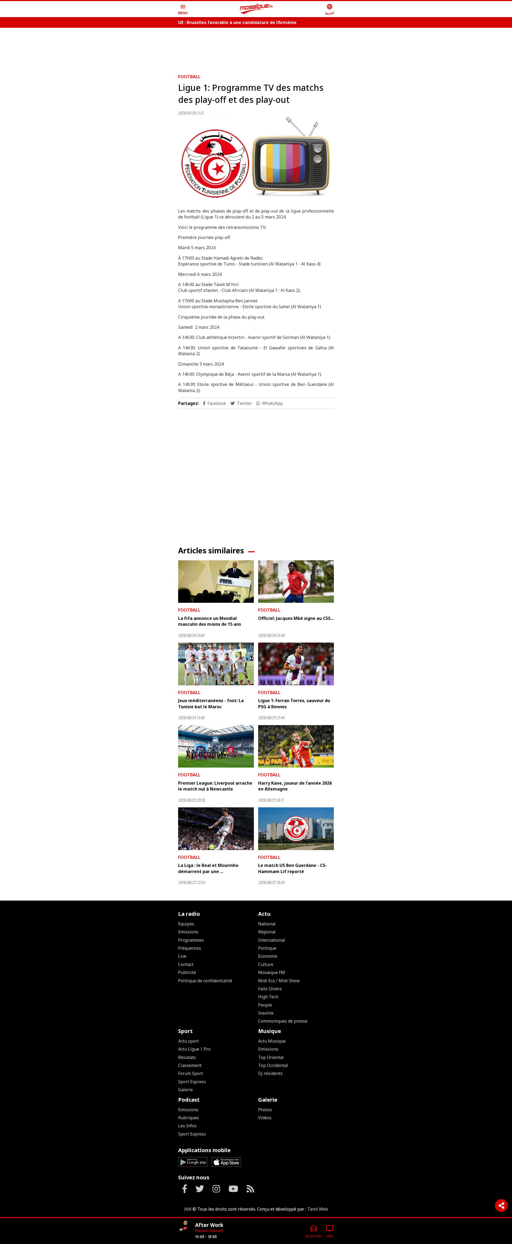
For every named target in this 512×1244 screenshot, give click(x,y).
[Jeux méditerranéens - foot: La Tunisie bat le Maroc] (216, 664)
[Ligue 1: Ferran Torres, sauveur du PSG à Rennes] (296, 664)
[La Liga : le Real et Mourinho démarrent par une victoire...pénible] (216, 828)
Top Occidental (273, 1065)
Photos (265, 1110)
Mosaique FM (271, 972)
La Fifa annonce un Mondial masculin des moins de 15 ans (209, 621)
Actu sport (188, 1041)
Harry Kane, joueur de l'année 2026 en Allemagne (295, 786)
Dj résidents (270, 1073)
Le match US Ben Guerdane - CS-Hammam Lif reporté (292, 868)
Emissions (188, 932)
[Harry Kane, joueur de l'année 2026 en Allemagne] (296, 746)
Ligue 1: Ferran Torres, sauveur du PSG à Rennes (294, 703)
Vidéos (264, 1118)
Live (182, 956)
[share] (501, 1205)
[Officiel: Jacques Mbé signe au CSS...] (296, 581)
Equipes (186, 924)
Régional (267, 932)
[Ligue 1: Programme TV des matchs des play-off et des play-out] (256, 160)
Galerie (185, 1090)
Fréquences (189, 948)
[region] (256, 49)
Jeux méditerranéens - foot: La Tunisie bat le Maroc (211, 703)
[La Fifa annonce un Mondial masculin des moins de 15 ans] (216, 581)
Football (189, 77)
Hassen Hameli (209, 1230)
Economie (267, 956)
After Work (209, 1225)
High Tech (268, 997)
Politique (267, 948)
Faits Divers (270, 989)
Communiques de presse (282, 1021)
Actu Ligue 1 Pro (194, 1049)
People (265, 1005)
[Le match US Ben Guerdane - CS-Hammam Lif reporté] (296, 828)
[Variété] (184, 1229)
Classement (190, 1065)
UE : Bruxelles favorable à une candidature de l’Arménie (237, 22)
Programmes (191, 940)
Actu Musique (272, 1041)
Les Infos (187, 1126)
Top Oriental (271, 1057)
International (271, 940)
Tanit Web (317, 1209)
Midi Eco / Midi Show (279, 981)
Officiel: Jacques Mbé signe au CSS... (296, 618)
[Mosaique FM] (256, 9)
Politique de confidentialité (205, 981)
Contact (185, 964)
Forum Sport (190, 1073)
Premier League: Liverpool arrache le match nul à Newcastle (215, 786)
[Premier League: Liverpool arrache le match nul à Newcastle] (216, 746)
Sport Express (192, 1082)
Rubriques (188, 1118)
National (267, 924)
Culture (265, 964)
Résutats (187, 1057)
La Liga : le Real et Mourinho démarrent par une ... (208, 868)
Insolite (266, 1013)
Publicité (187, 972)
